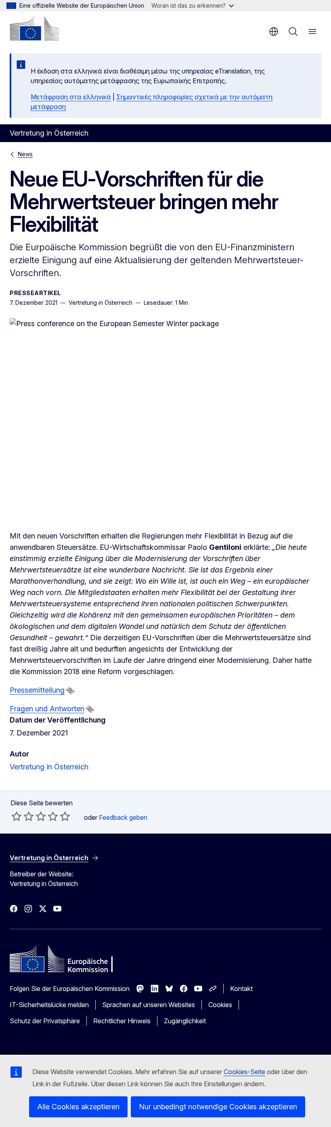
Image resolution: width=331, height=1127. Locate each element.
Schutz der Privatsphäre (45, 1021)
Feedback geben (123, 817)
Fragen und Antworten (47, 708)
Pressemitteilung (37, 690)
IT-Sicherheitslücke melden (49, 1005)
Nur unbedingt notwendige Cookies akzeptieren (218, 1106)
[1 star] (16, 816)
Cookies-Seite (244, 1072)
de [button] (274, 31)
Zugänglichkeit (185, 1021)
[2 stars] (22, 816)
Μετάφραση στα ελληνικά (71, 97)
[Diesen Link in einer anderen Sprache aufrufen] (70, 691)
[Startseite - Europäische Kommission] (34, 28)
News (25, 154)
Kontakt (241, 989)
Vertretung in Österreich (49, 767)
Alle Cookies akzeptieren (78, 1106)
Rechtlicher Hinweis (122, 1021)
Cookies (220, 1005)
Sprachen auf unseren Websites (148, 1005)
